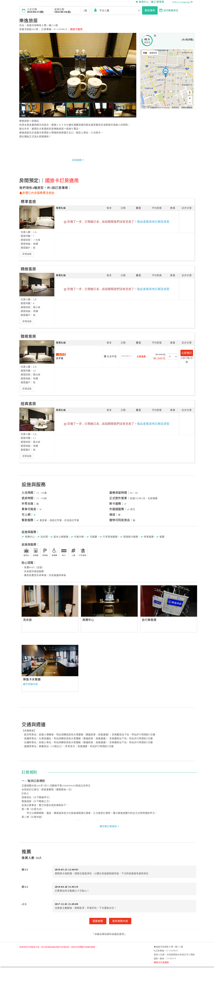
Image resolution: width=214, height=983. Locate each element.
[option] (50, 601)
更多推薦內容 (120, 921)
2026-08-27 (126, 356)
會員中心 (144, 2)
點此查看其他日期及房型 (153, 221)
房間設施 (27, 254)
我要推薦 (98, 921)
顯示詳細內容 (30, 684)
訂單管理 (159, 2)
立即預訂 (186, 352)
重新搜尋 (150, 10)
